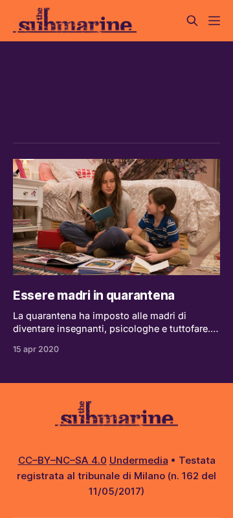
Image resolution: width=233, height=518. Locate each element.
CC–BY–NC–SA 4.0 (62, 460)
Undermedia (138, 460)
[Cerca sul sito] (192, 20)
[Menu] (214, 20)
